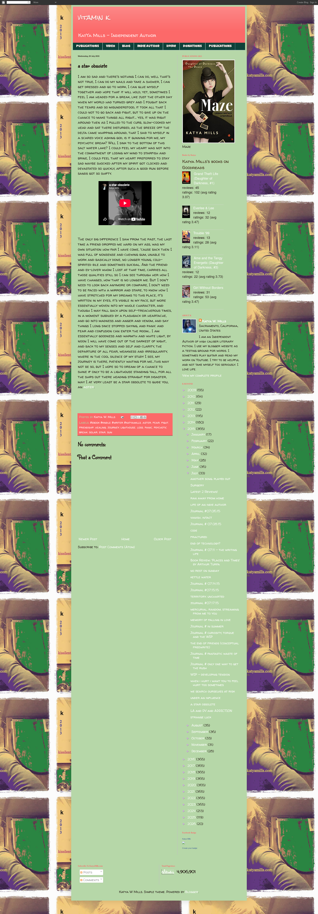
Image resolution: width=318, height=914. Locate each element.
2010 (191, 396)
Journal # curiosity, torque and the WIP (212, 634)
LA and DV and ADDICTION (211, 710)
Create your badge (189, 848)
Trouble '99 (201, 232)
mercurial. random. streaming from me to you (214, 611)
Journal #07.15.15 (204, 590)
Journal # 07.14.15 (205, 583)
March (197, 447)
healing (100, 427)
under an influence (205, 697)
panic (148, 427)
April (196, 453)
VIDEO (110, 46)
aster (89, 386)
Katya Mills (186, 839)
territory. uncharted (207, 596)
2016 (191, 759)
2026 (192, 823)
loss (140, 427)
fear (156, 422)
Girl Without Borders (208, 287)
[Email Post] (122, 417)
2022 (191, 798)
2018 (191, 772)
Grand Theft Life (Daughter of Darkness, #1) (206, 178)
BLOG (126, 46)
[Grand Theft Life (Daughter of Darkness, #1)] (188, 178)
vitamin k (93, 17)
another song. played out (210, 478)
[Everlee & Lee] (187, 212)
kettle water (200, 577)
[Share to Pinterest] (144, 417)
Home (171, 46)
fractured (198, 537)
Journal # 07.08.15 (205, 524)
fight (164, 422)
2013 (191, 416)
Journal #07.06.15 (205, 511)
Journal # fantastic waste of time (213, 655)
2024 (191, 811)
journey (113, 427)
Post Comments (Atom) (117, 547)
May (195, 460)
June (195, 466)
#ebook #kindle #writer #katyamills (115, 422)
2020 (192, 785)
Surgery (197, 485)
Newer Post (88, 539)
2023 (191, 804)
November (199, 744)
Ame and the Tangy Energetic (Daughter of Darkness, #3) (208, 262)
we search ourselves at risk (212, 691)
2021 (191, 791)
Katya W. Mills (214, 321)
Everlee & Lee (203, 207)
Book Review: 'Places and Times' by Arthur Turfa (215, 562)
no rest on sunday (204, 570)
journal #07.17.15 (204, 603)
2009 (192, 390)
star (102, 432)
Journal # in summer (207, 626)
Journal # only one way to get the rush (214, 666)
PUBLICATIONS (87, 46)
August (197, 725)
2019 (191, 778)
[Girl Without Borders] (187, 292)
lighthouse (128, 427)
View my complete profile (202, 375)
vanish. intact (201, 517)
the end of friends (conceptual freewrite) (214, 645)
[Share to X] (138, 417)
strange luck (200, 717)
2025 (192, 817)
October (198, 738)
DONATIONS (192, 46)
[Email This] (132, 417)
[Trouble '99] (187, 237)
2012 (191, 409)
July (195, 473)
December (199, 751)
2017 (191, 765)
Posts (87, 872)
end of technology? (205, 543)
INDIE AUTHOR (148, 46)
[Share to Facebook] (141, 417)
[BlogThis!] (135, 417)
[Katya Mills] (183, 843)
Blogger (191, 891)
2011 (191, 403)
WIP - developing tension (210, 674)
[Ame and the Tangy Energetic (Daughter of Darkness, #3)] (188, 262)
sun (109, 432)
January (198, 434)
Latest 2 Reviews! (204, 491)
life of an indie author (208, 504)
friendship (86, 427)
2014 (191, 422)
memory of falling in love (210, 620)
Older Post (162, 539)
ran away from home (207, 498)
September (200, 731)
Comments (90, 880)
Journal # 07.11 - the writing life (213, 551)
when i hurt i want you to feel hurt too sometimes (214, 683)
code (193, 530)
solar (93, 432)
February (199, 441)
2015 (191, 428)
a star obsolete (202, 704)
